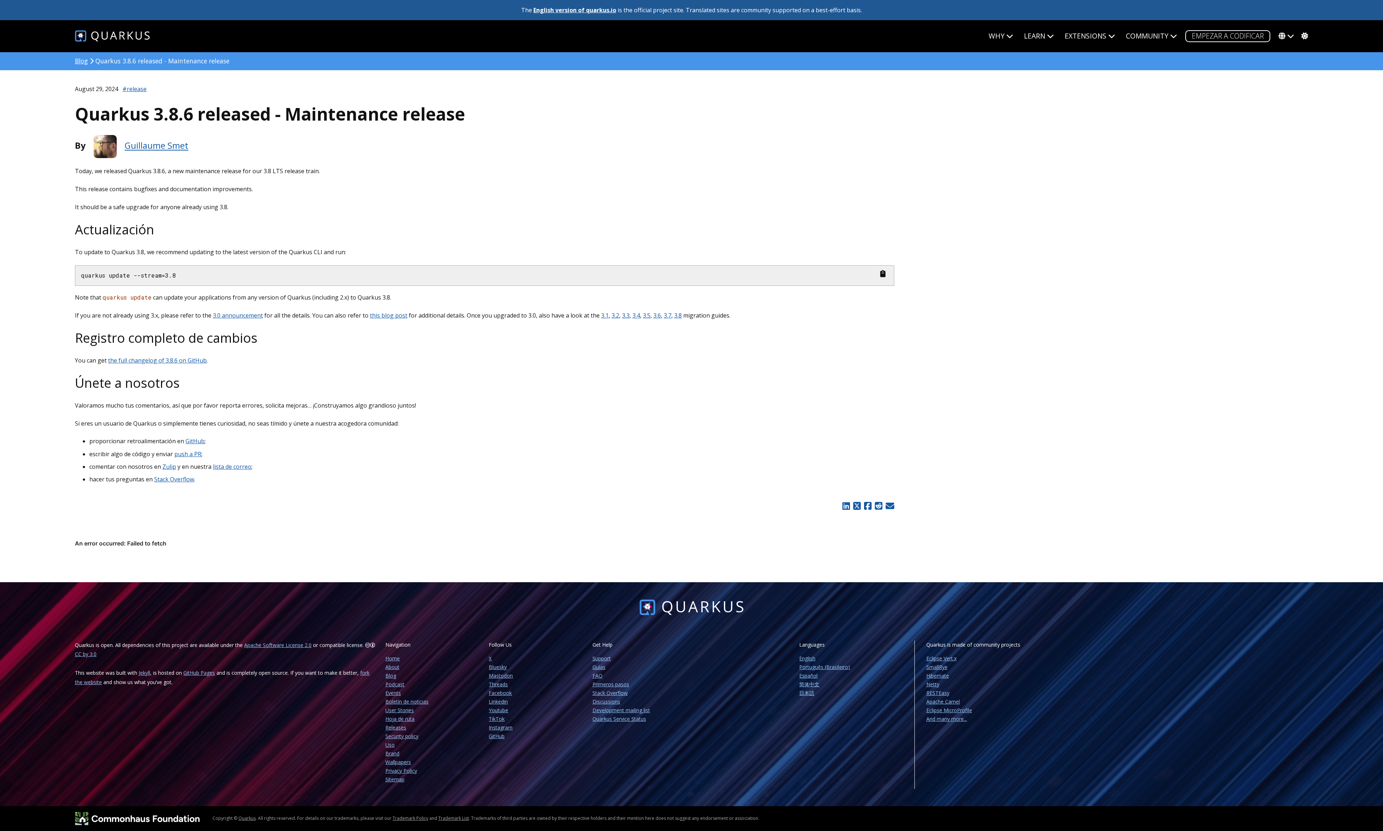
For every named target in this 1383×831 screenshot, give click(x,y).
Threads (498, 684)
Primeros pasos (610, 684)
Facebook (500, 692)
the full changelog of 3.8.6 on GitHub (157, 360)
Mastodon (501, 675)
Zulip (169, 467)
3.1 (605, 315)
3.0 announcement (238, 315)
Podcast (394, 684)
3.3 (626, 315)
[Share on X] (856, 506)
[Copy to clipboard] (882, 273)
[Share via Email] (889, 506)
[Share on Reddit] (878, 506)
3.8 (678, 315)
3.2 (615, 315)
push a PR (187, 454)
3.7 (667, 315)
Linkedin (498, 701)
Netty (932, 684)
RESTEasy (937, 692)
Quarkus (247, 818)
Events (393, 692)
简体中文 (809, 684)
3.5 (646, 315)
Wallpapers (398, 762)
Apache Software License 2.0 (278, 645)
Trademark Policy (410, 818)
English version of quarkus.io (574, 10)
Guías (598, 667)
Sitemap (394, 779)
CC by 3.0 (86, 654)
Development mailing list (621, 710)
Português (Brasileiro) (824, 667)
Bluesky (498, 667)
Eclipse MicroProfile (949, 710)
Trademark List (453, 818)
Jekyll (144, 672)
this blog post (388, 315)
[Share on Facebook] (867, 506)
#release (134, 89)
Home (392, 658)
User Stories (399, 710)
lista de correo (232, 467)
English (807, 658)
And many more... (946, 718)
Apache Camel (943, 701)
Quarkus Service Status (619, 718)
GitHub (195, 441)
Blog (81, 61)
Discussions (606, 701)
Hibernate (937, 675)
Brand (392, 753)
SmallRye (937, 667)
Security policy (402, 736)
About (392, 667)
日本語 (806, 692)
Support (601, 658)
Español (808, 675)
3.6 (657, 315)
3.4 (636, 315)
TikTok (497, 718)
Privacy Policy (401, 770)
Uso (390, 744)
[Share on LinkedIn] (846, 506)
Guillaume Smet (156, 146)
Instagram (501, 727)
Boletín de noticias (407, 701)
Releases (395, 727)
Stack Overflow (174, 479)
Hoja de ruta (400, 718)
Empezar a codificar (1228, 36)
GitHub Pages (199, 672)
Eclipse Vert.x (941, 658)
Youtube (498, 710)
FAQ (597, 675)
